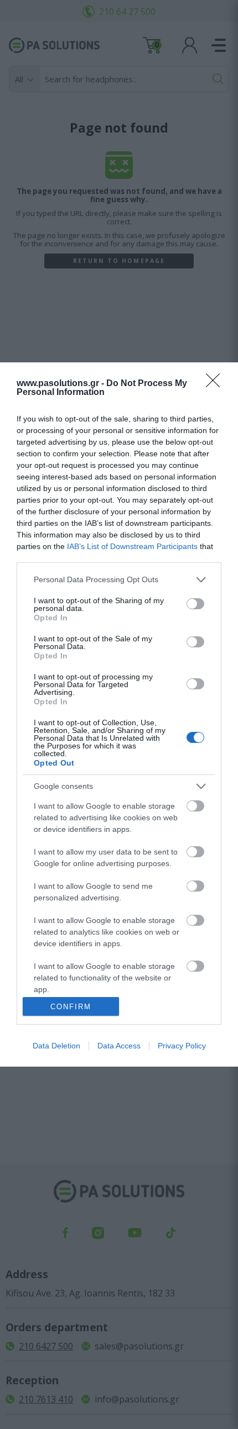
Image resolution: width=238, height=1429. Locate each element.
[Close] (216, 383)
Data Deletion (56, 1045)
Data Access (119, 1045)
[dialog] (119, 714)
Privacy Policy (182, 1045)
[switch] (195, 603)
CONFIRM (70, 1007)
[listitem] (119, 580)
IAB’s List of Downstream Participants (132, 546)
